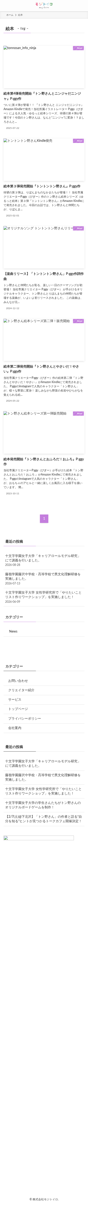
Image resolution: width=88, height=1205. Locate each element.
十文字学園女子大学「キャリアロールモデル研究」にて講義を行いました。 (43, 560)
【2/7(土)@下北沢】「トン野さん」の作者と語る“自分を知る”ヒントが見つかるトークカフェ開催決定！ (43, 819)
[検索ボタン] (82, 5)
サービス (14, 699)
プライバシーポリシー (24, 718)
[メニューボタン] (5, 5)
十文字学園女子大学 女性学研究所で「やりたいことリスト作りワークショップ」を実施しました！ (43, 597)
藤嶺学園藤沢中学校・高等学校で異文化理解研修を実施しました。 (43, 579)
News (13, 631)
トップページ (18, 709)
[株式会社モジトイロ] (44, 5)
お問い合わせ (18, 681)
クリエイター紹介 (21, 690)
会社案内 (14, 728)
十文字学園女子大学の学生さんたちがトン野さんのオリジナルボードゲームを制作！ (43, 805)
